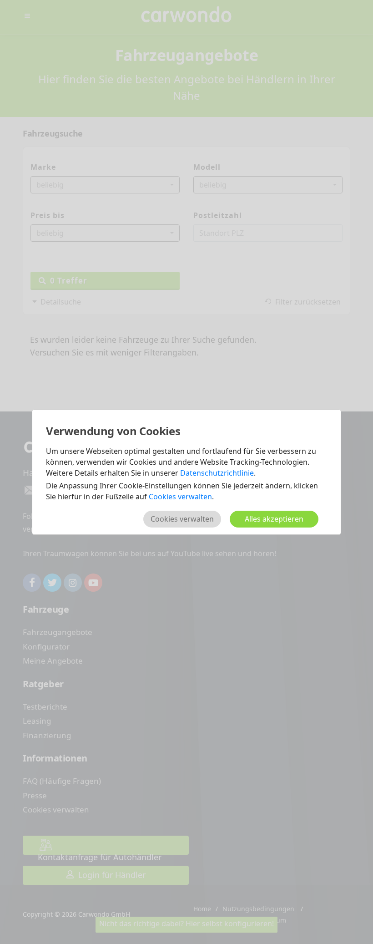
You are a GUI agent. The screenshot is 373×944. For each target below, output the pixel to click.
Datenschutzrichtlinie (217, 473)
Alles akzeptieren (274, 519)
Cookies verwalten (180, 497)
